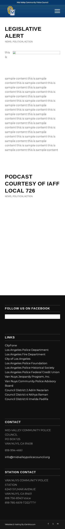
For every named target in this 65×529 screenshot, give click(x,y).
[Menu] (55, 11)
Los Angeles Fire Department (25, 354)
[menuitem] (55, 11)
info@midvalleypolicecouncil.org (27, 457)
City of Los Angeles (17, 358)
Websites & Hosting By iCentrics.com (20, 524)
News (8, 41)
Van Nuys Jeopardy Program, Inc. (27, 376)
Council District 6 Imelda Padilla (26, 399)
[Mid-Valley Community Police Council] (27, 11)
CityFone (11, 345)
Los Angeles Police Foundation (26, 363)
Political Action (23, 41)
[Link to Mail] (57, 523)
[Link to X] (53, 523)
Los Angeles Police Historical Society (29, 367)
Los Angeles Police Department (27, 349)
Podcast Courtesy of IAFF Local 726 (32, 184)
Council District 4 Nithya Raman (26, 394)
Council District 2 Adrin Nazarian (27, 390)
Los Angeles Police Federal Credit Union (32, 372)
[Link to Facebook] (48, 523)
